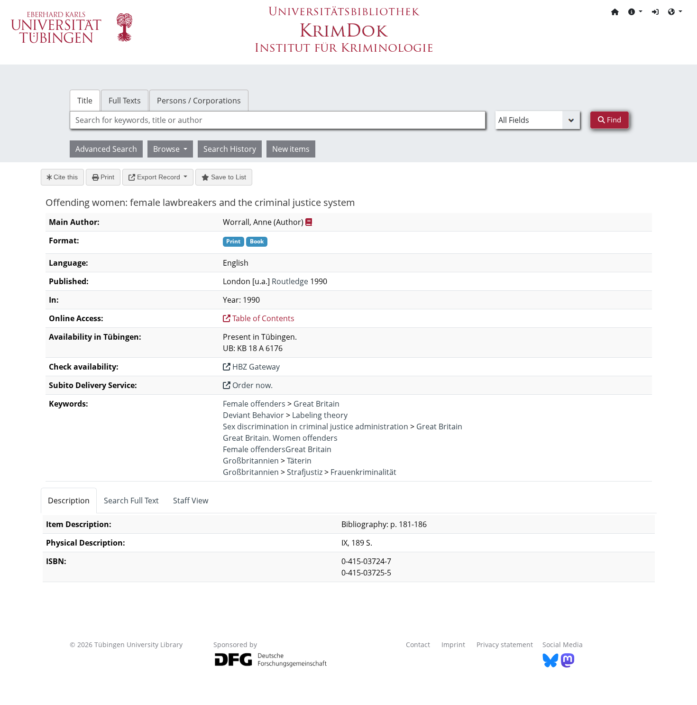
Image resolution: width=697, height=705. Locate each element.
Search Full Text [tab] (131, 500)
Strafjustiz (304, 472)
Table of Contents (262, 318)
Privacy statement (505, 644)
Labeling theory (320, 415)
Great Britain (316, 404)
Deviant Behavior (253, 415)
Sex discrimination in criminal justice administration (315, 426)
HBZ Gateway (255, 367)
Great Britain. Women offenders (280, 438)
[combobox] (278, 120)
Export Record (158, 177)
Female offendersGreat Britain (277, 449)
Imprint (453, 644)
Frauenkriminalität (363, 472)
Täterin (299, 460)
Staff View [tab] (190, 500)
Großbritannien (251, 460)
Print (106, 177)
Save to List (227, 177)
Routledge (290, 281)
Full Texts (125, 100)
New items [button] (291, 149)
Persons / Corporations (199, 100)
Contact (418, 644)
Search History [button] (229, 149)
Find (613, 119)
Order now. (251, 385)
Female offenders (254, 404)
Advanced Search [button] (106, 149)
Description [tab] (69, 500)
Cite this (65, 177)
